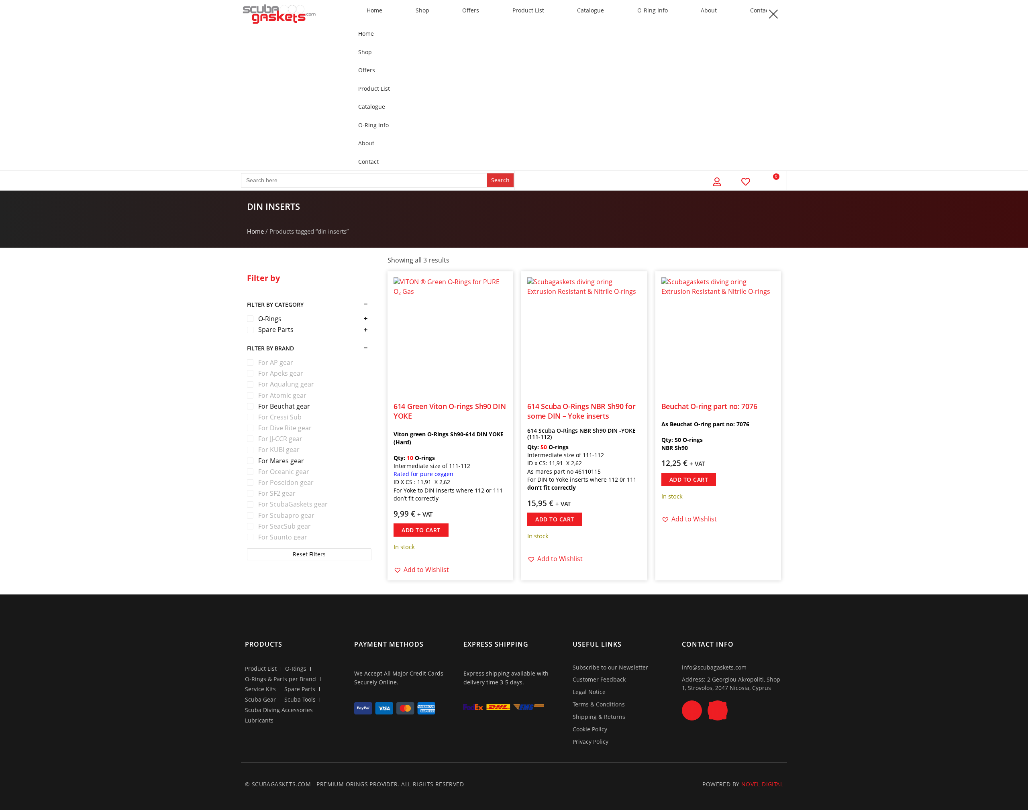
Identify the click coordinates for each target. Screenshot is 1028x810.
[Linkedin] (718, 710)
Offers (470, 10)
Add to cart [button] (421, 530)
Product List (528, 10)
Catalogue (590, 10)
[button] (773, 14)
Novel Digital (762, 784)
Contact (760, 10)
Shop (422, 10)
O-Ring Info (652, 10)
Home (374, 10)
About (709, 10)
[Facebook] (692, 710)
